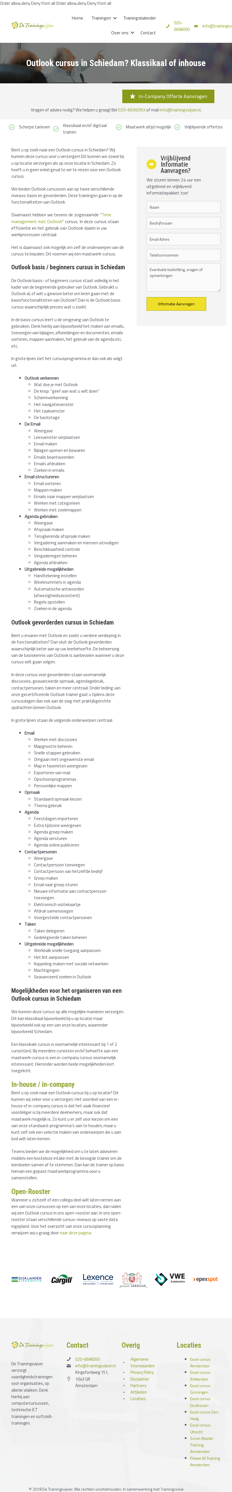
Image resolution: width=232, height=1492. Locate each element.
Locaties (138, 1398)
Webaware (193, 1489)
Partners (138, 1385)
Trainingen (101, 17)
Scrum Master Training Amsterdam (201, 1445)
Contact (148, 32)
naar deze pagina (75, 1232)
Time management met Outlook (61, 218)
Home (77, 17)
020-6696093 (182, 26)
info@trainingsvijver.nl (180, 109)
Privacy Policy (142, 1372)
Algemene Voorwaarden (142, 1362)
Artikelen (138, 1392)
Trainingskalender (139, 17)
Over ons (119, 32)
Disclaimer (139, 1379)
